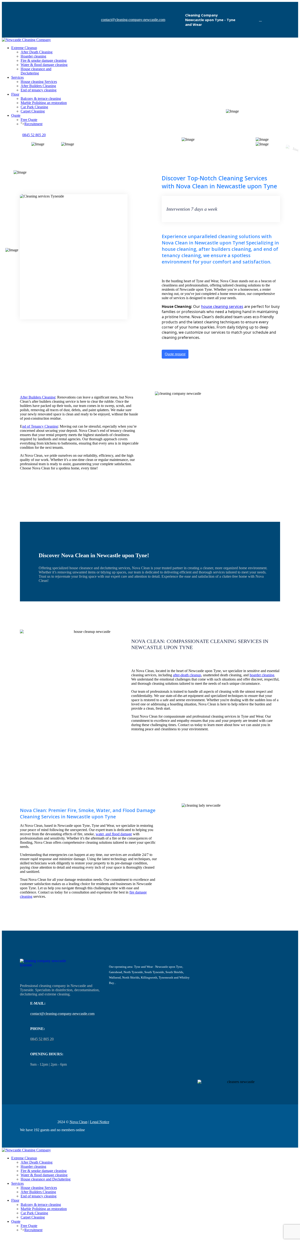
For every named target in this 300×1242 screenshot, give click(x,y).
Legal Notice (99, 1122)
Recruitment (33, 124)
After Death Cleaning (36, 52)
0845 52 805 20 (34, 135)
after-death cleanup (187, 675)
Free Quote (29, 120)
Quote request (175, 354)
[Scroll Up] (3, 1238)
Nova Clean (78, 1122)
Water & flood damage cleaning (44, 65)
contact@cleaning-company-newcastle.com (133, 20)
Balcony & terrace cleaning (41, 99)
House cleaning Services (39, 82)
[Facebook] (260, 20)
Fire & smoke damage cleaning (44, 60)
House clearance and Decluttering (36, 71)
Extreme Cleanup (24, 48)
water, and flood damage (114, 834)
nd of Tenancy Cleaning (40, 426)
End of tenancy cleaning (38, 90)
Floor (15, 94)
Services (17, 77)
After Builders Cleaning (38, 86)
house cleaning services (222, 306)
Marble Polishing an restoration (44, 103)
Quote (15, 115)
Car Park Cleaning (34, 107)
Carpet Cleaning (33, 111)
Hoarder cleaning (33, 56)
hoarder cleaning (262, 675)
